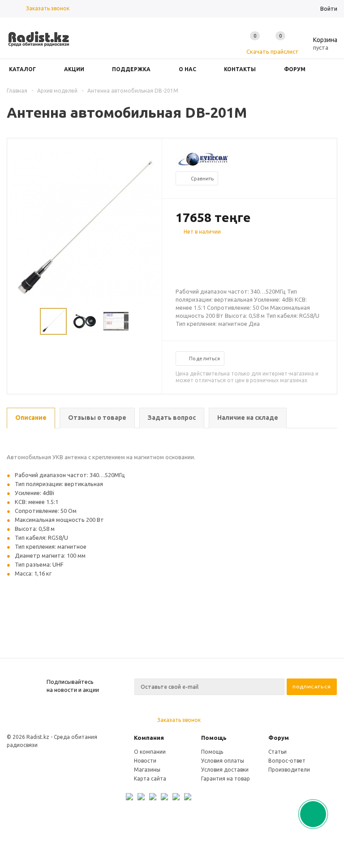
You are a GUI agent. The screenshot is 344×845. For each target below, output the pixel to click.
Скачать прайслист (272, 51)
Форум (278, 737)
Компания (149, 737)
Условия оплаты (222, 761)
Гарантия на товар (225, 778)
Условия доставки (225, 769)
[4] (206, 247)
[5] (215, 247)
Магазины (147, 769)
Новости (145, 761)
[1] (180, 247)
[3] (198, 247)
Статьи (277, 752)
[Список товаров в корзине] (318, 46)
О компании (150, 752)
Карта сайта (150, 778)
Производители (289, 769)
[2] (189, 247)
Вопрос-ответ (286, 761)
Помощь (214, 737)
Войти (328, 8)
